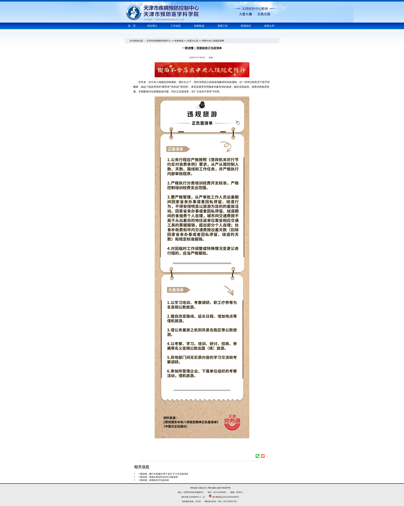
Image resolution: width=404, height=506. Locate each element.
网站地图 (212, 488)
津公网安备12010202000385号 (225, 497)
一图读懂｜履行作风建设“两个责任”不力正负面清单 (163, 474)
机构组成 (199, 25)
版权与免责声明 (223, 488)
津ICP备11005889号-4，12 (193, 497)
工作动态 (176, 25)
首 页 (132, 25)
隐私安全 (203, 488)
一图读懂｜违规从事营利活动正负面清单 (158, 477)
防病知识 (246, 25)
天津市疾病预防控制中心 (158, 40)
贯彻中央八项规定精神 (213, 40)
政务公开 (269, 25)
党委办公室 (192, 40)
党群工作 (222, 25)
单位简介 (152, 25)
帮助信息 (194, 488)
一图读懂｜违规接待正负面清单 (153, 480)
